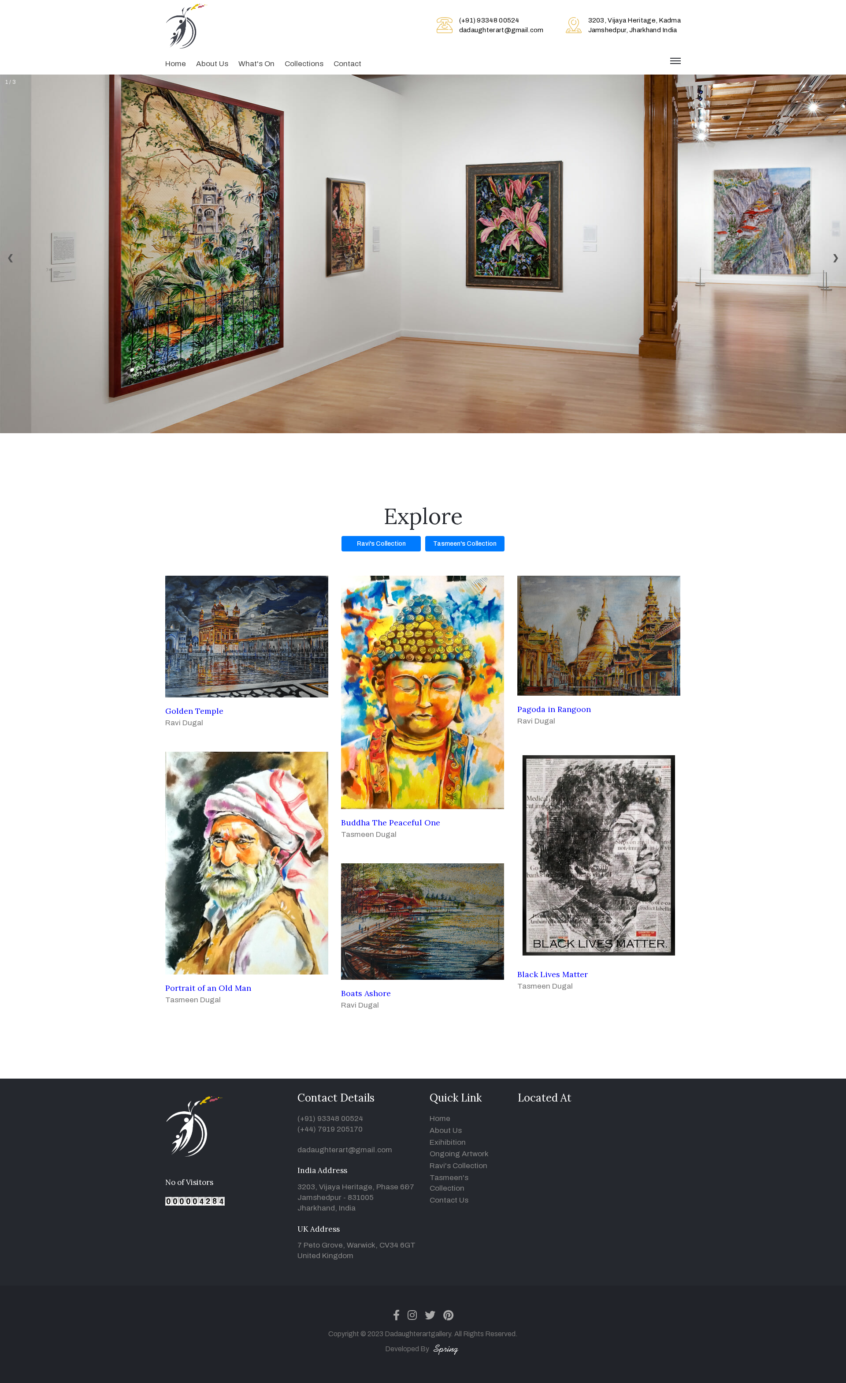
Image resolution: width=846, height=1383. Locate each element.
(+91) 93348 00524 (489, 20)
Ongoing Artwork (459, 1154)
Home (175, 64)
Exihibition (448, 1142)
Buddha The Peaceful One (390, 822)
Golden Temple (194, 711)
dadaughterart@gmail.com (501, 30)
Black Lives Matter (552, 974)
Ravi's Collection (381, 543)
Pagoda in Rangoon (554, 709)
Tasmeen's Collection (465, 543)
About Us (212, 64)
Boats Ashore (366, 993)
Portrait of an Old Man (208, 988)
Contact (347, 64)
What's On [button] (256, 64)
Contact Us (449, 1200)
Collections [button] (304, 64)
